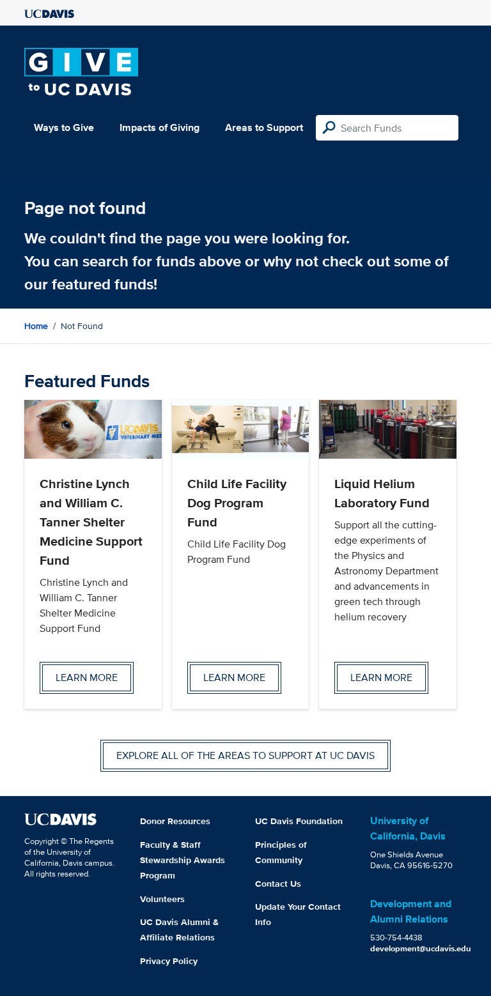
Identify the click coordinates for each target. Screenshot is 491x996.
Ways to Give (64, 127)
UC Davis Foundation (299, 821)
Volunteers (162, 899)
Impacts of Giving (159, 127)
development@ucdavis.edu (420, 948)
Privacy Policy (169, 960)
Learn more (87, 677)
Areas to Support (264, 127)
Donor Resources (175, 821)
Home (36, 325)
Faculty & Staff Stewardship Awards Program (182, 860)
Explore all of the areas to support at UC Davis (245, 755)
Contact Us (278, 883)
